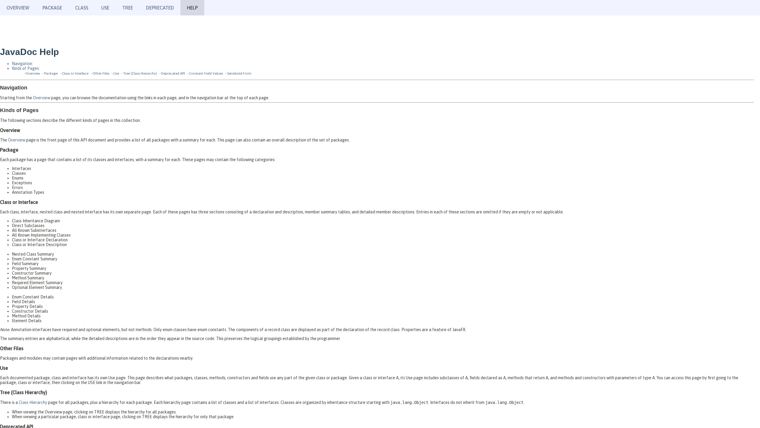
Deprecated (160, 7)
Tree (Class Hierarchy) (140, 73)
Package (51, 73)
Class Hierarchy (33, 402)
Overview (18, 7)
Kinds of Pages (25, 68)
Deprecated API (173, 73)
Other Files (101, 73)
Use (116, 73)
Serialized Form (239, 73)
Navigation (22, 63)
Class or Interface (75, 73)
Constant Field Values (206, 73)
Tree (127, 7)
